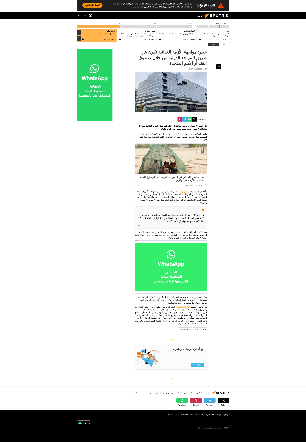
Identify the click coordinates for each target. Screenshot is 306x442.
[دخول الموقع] (85, 15)
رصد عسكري (160, 393)
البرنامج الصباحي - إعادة (107, 34)
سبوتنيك (183, 191)
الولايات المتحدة (183, 307)
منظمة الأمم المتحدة (200, 329)
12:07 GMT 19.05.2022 (198, 69)
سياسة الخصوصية (187, 414)
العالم (191, 393)
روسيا (185, 393)
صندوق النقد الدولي (185, 329)
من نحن (226, 414)
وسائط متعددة (143, 393)
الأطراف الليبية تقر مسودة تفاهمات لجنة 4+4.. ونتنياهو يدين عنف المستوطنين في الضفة (219, 35)
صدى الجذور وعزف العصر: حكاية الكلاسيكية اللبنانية (177, 34)
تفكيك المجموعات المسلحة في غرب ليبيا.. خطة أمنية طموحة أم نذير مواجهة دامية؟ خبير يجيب (136, 35)
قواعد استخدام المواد (213, 414)
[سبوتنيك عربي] (217, 18)
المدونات (134, 393)
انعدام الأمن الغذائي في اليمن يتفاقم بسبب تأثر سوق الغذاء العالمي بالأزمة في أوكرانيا (171, 179)
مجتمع (151, 393)
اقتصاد (179, 393)
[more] (138, 185)
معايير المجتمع (173, 414)
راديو (167, 393)
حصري (173, 393)
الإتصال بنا (199, 414)
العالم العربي (199, 393)
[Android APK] (84, 423)
